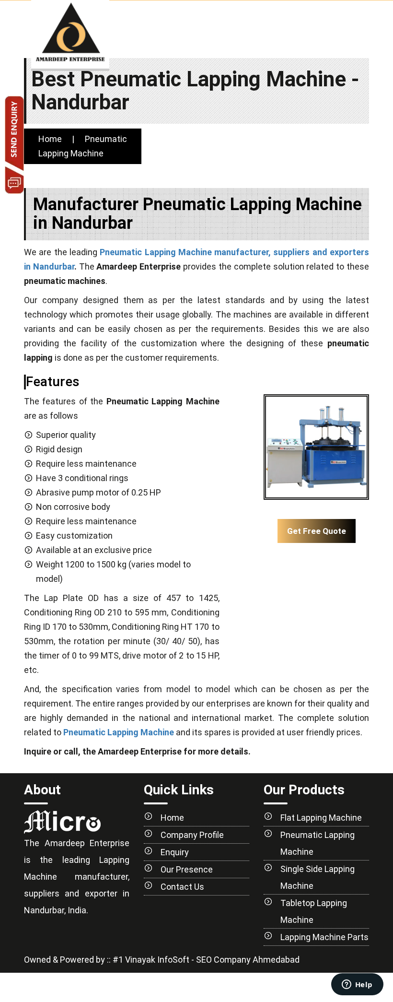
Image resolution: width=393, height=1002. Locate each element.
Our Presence (187, 869)
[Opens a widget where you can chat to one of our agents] (357, 985)
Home (50, 139)
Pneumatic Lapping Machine (118, 732)
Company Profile (192, 835)
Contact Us (182, 887)
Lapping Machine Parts (324, 937)
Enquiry (175, 852)
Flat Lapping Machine (321, 818)
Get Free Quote (316, 531)
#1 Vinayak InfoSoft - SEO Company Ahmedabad (205, 960)
